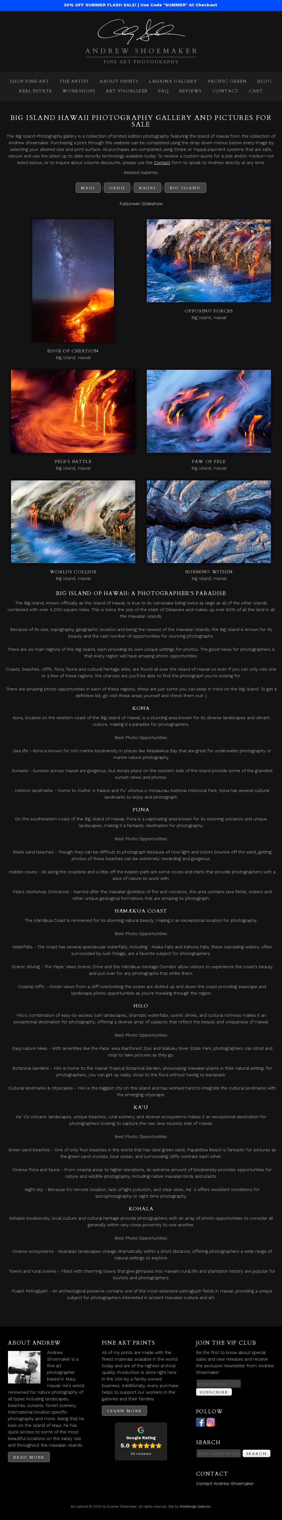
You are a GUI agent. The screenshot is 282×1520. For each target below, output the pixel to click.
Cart (256, 91)
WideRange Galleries (195, 1506)
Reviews (190, 91)
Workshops (78, 91)
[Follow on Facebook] (200, 1423)
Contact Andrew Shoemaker (225, 1483)
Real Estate (35, 91)
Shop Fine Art (29, 81)
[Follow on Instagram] (210, 1423)
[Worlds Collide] (73, 559)
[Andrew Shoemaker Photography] (141, 60)
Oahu (117, 188)
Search (256, 1453)
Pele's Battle (73, 462)
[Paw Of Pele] (209, 449)
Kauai (147, 188)
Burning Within (209, 572)
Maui (88, 188)
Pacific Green (227, 81)
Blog (264, 81)
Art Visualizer (127, 91)
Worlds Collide (73, 572)
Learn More (124, 1411)
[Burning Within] (209, 559)
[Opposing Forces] (209, 298)
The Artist (74, 81)
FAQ (163, 91)
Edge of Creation (73, 351)
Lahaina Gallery (173, 81)
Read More (29, 1457)
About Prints (119, 81)
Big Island (185, 188)
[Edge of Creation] (73, 338)
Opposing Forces (209, 311)
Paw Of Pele (209, 462)
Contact (225, 91)
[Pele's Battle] (73, 449)
